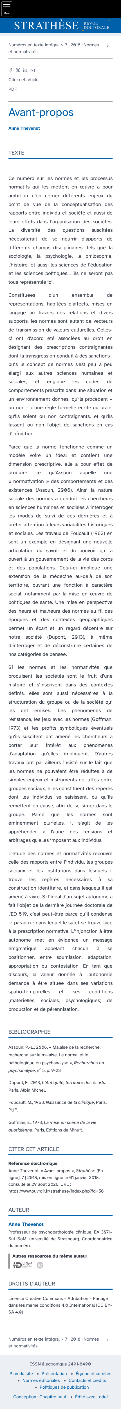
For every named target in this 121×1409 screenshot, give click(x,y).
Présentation (54, 1373)
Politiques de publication (64, 1387)
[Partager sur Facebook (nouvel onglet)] (10, 70)
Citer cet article (23, 79)
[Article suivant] (107, 46)
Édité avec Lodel (91, 1397)
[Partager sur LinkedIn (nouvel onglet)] (25, 70)
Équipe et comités (93, 1373)
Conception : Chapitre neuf (39, 1397)
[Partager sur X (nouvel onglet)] (18, 70)
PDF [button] (12, 89)
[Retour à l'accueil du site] (60, 25)
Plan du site (21, 1373)
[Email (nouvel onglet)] (32, 70)
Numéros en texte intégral (34, 45)
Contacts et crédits (87, 1380)
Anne (24, 128)
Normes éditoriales (41, 1380)
